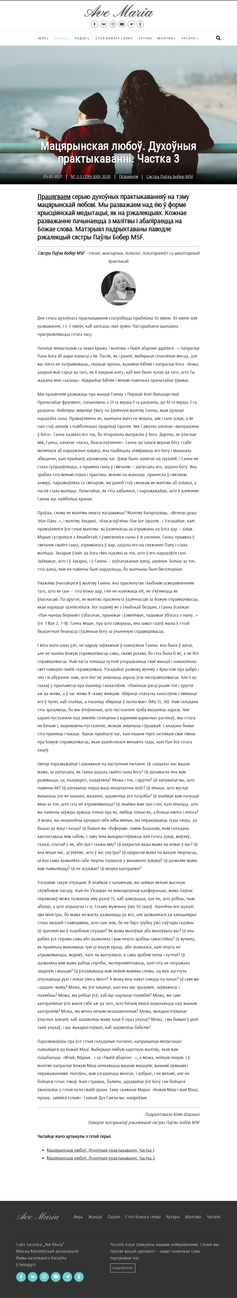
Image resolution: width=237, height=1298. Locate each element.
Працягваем (54, 196)
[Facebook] (94, 24)
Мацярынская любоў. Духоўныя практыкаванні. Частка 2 (101, 1158)
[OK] (140, 24)
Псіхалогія (128, 176)
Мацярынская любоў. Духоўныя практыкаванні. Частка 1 (100, 1150)
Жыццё (61, 38)
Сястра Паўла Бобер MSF (170, 176)
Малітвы (165, 38)
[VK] (103, 24)
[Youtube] (121, 24)
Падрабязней (123, 1268)
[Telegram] (131, 24)
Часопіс (214, 1216)
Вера (42, 38)
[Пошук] (218, 38)
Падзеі (81, 38)
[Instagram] (112, 24)
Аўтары (145, 38)
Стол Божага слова (114, 38)
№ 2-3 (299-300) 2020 (91, 176)
